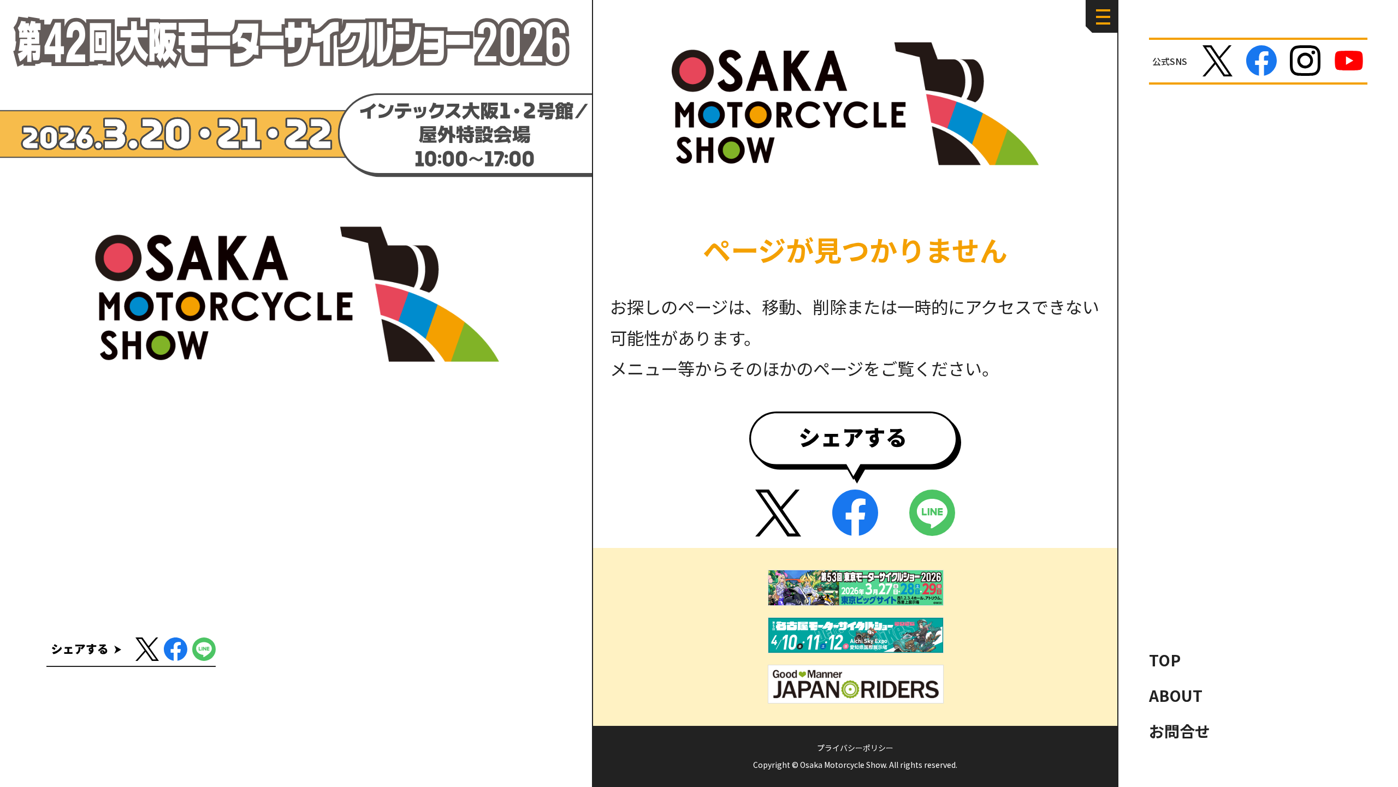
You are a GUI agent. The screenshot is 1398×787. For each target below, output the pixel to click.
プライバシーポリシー (855, 747)
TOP (1165, 660)
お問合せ (1179, 731)
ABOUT (1175, 695)
